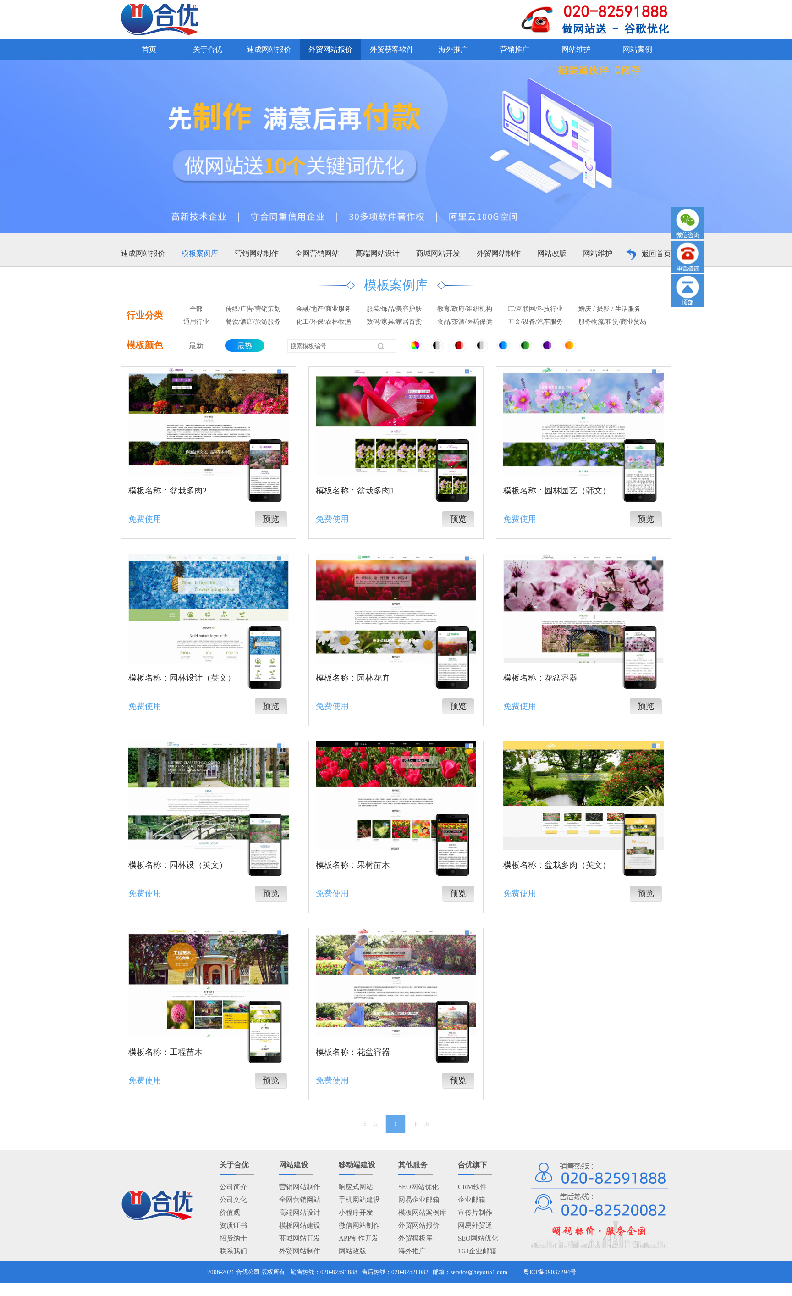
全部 (196, 308)
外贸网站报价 (419, 1225)
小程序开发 (356, 1212)
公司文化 (233, 1199)
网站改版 (551, 253)
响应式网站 (356, 1187)
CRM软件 (472, 1187)
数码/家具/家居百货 (394, 321)
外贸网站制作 (499, 253)
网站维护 (597, 253)
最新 (196, 345)
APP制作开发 (359, 1238)
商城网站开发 (438, 253)
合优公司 (248, 1271)
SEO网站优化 (418, 1187)
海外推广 (412, 1251)
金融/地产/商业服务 (323, 308)
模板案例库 (200, 253)
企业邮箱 (471, 1199)
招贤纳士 (233, 1238)
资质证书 (233, 1225)
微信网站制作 (359, 1225)
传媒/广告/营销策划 (253, 308)
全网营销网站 (317, 253)
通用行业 (196, 321)
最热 (244, 345)
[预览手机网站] (265, 469)
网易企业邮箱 (419, 1199)
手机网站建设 (359, 1199)
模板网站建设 (299, 1225)
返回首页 (656, 254)
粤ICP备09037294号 (549, 1271)
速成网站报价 (143, 253)
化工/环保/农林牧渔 (323, 321)
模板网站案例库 (422, 1212)
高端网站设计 (378, 253)
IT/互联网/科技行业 (535, 308)
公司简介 (233, 1187)
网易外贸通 (475, 1225)
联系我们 (233, 1251)
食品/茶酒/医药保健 (464, 321)
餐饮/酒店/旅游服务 (253, 321)
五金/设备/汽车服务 (535, 321)
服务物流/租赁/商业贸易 (612, 321)
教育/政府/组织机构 (464, 308)
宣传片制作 (475, 1212)
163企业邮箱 (477, 1251)
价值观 (230, 1212)
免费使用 (144, 519)
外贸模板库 (415, 1238)
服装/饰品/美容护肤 (394, 308)
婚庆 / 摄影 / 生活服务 (609, 308)
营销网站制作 (257, 253)
